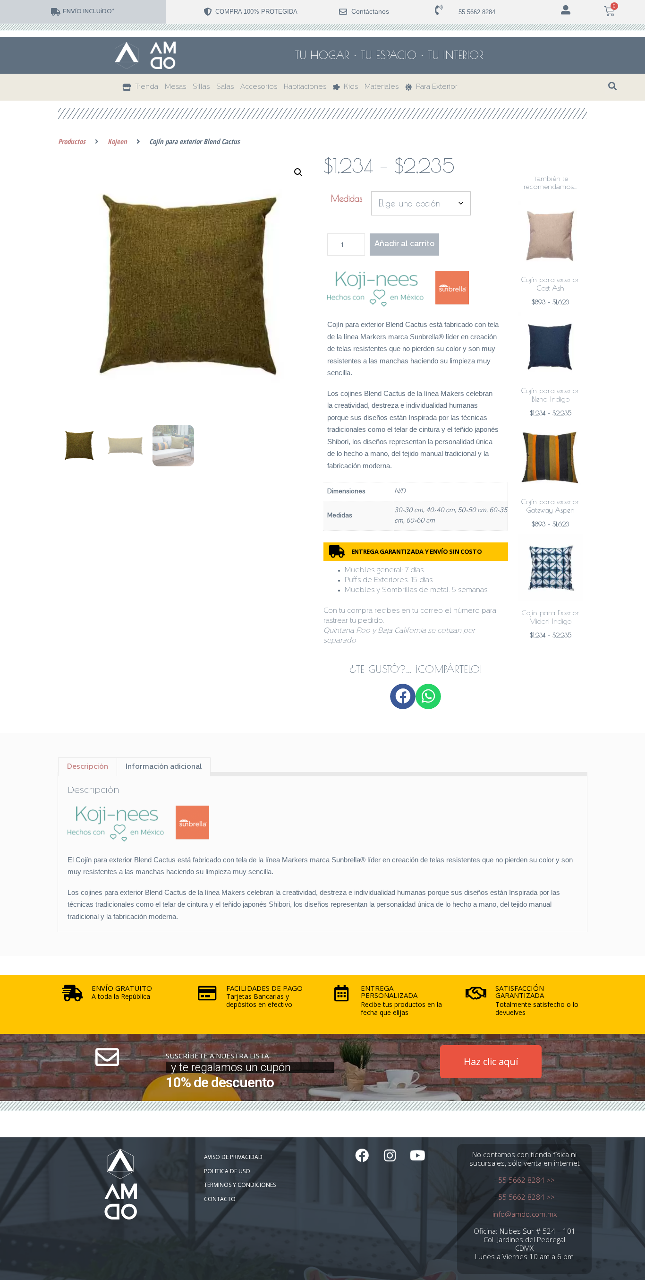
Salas (225, 87)
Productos (71, 141)
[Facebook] (362, 1155)
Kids (349, 87)
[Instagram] (390, 1155)
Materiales (382, 87)
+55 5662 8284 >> (524, 1180)
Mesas (175, 87)
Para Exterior (435, 87)
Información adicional (164, 767)
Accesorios (258, 87)
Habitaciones (305, 87)
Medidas (346, 198)
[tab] (87, 766)
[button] (612, 86)
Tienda (144, 87)
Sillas (201, 87)
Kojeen (117, 141)
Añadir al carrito (404, 244)
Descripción (87, 767)
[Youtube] (417, 1155)
